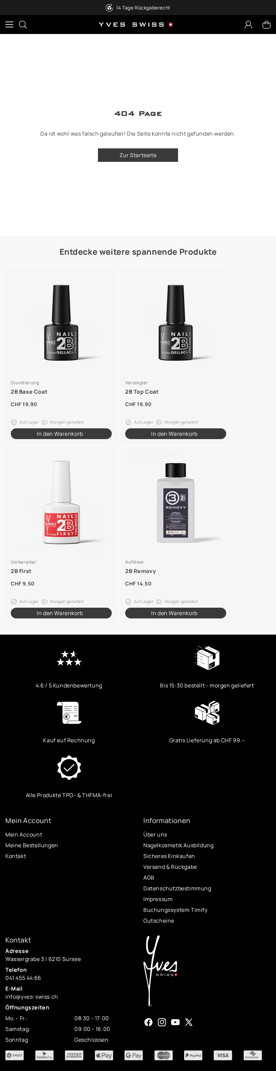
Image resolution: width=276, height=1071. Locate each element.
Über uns (155, 834)
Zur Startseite (138, 155)
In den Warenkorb (60, 433)
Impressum (158, 899)
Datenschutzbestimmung (177, 888)
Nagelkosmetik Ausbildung (178, 845)
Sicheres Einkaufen (169, 856)
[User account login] (248, 25)
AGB (148, 877)
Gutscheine (158, 920)
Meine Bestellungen (31, 845)
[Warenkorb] (267, 25)
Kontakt (15, 856)
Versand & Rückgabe (170, 866)
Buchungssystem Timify (175, 910)
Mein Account (23, 834)
